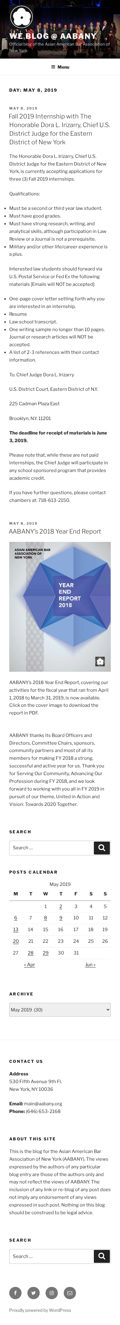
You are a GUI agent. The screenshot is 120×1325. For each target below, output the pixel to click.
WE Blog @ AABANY (53, 36)
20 (16, 941)
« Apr (29, 964)
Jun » (90, 964)
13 (15, 929)
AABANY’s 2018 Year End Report (55, 531)
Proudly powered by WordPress (40, 1310)
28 (31, 953)
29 (46, 953)
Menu (63, 67)
